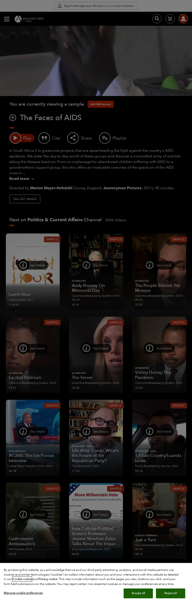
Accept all (138, 593)
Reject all (170, 593)
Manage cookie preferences (23, 593)
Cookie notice (22, 579)
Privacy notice (47, 579)
